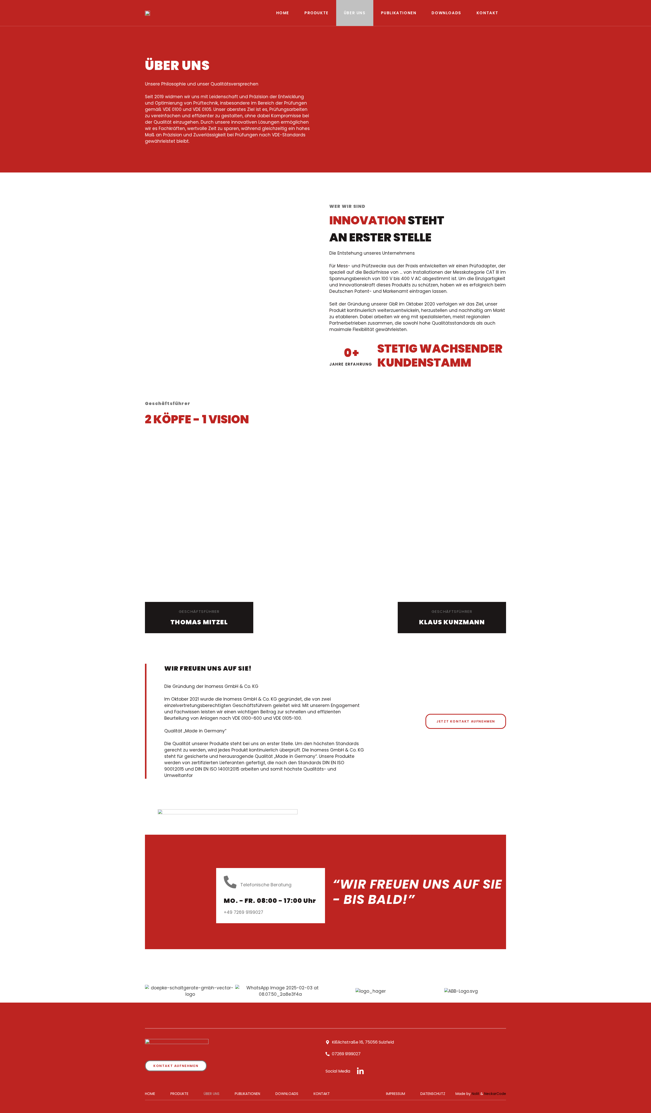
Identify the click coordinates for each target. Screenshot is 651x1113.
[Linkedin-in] (360, 1071)
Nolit (475, 1093)
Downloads (446, 13)
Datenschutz (432, 1093)
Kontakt (487, 13)
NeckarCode (495, 1093)
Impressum (395, 1093)
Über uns (355, 13)
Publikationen (399, 13)
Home (282, 13)
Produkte (316, 13)
